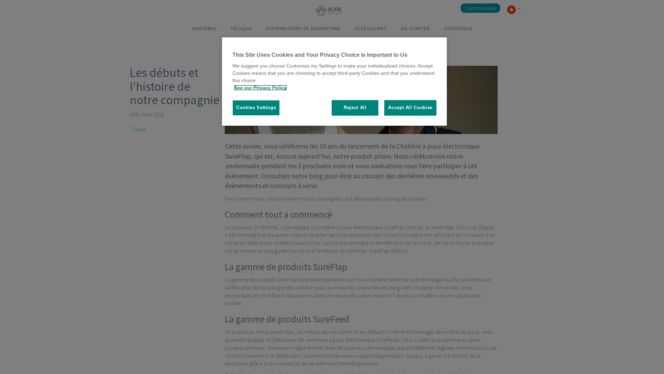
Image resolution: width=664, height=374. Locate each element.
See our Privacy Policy (260, 87)
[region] (334, 81)
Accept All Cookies (410, 107)
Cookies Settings (256, 107)
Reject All (355, 107)
